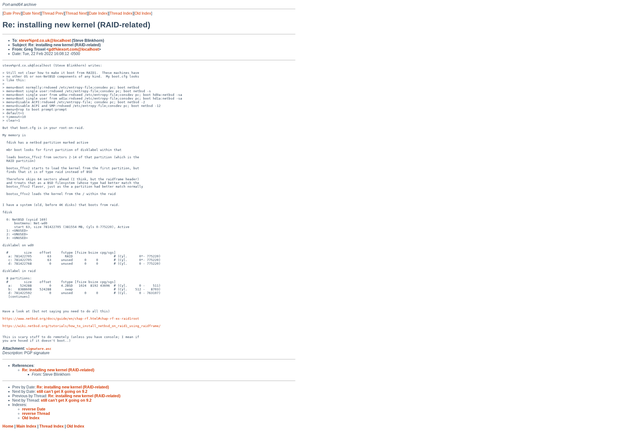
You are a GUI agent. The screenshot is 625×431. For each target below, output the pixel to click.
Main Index (26, 426)
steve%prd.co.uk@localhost (45, 40)
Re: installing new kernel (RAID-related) (58, 370)
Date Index (98, 13)
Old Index (143, 13)
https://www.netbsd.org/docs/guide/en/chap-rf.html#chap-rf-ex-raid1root (70, 318)
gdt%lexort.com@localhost (74, 49)
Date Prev (12, 13)
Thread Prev (52, 13)
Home (7, 426)
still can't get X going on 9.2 (62, 391)
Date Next (31, 13)
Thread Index (121, 13)
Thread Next (76, 13)
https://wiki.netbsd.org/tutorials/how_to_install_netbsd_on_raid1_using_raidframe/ (81, 326)
